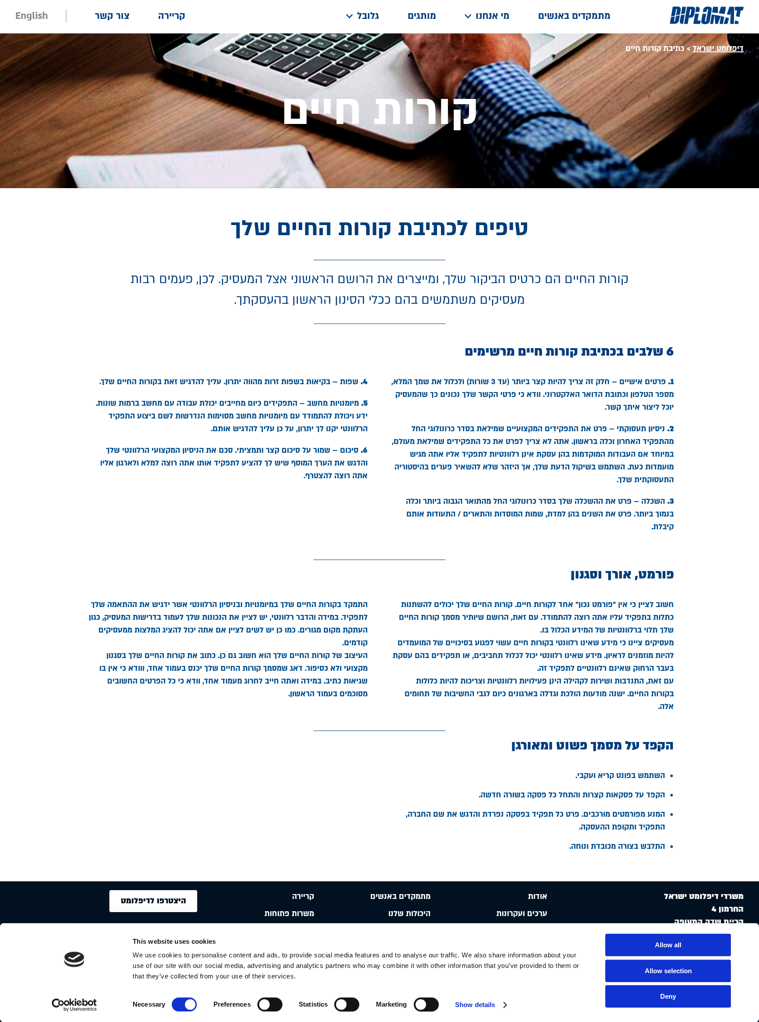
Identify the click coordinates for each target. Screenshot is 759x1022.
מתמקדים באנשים (574, 16)
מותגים (422, 16)
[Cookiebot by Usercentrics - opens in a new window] (74, 1004)
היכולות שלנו (409, 914)
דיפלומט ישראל (718, 49)
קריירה (171, 16)
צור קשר (112, 16)
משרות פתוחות (289, 914)
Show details (475, 1005)
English (31, 16)
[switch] (269, 1004)
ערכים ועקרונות (521, 914)
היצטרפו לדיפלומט (153, 901)
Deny (668, 996)
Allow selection (668, 971)
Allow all (668, 945)
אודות (537, 896)
